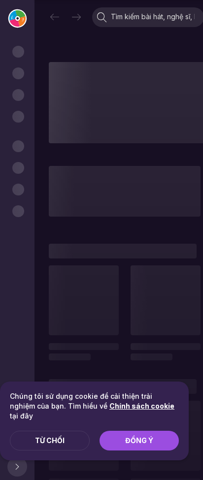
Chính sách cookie (141, 406)
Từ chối (50, 440)
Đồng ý (139, 440)
